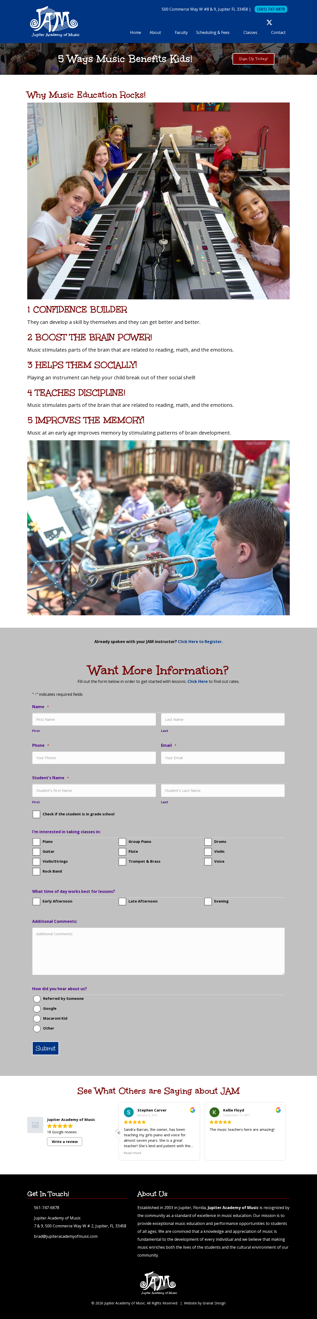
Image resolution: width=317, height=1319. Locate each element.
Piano (48, 841)
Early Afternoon (57, 901)
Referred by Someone (63, 998)
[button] (261, 22)
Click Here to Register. (200, 641)
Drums (220, 841)
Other (48, 1028)
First (36, 730)
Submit (45, 1048)
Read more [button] (218, 1153)
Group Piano (140, 841)
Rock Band (52, 871)
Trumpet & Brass (144, 861)
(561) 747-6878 (271, 9)
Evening (221, 901)
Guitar (48, 851)
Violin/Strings (55, 861)
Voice (219, 861)
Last (164, 730)
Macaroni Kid (55, 1018)
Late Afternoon (143, 901)
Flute (133, 851)
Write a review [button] (65, 1141)
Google (49, 1008)
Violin (219, 851)
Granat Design (214, 1303)
